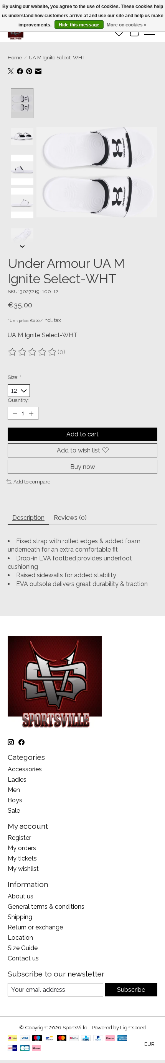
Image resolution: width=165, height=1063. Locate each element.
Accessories (25, 769)
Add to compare (31, 481)
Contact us (23, 958)
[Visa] (25, 1038)
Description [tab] (28, 517)
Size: (14, 377)
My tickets (22, 858)
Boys (15, 800)
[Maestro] (37, 1038)
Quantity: (18, 400)
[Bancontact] (49, 1038)
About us (20, 896)
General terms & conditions (46, 906)
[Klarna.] (36, 1048)
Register (19, 837)
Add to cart (82, 434)
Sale (14, 810)
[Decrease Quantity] (15, 413)
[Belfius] (74, 1038)
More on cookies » (127, 25)
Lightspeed (133, 1027)
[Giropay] (12, 1048)
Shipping (20, 917)
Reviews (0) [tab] (70, 517)
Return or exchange (35, 927)
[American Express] (122, 1038)
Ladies (17, 779)
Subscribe (131, 989)
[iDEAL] (12, 1038)
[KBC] (86, 1038)
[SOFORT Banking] (110, 1038)
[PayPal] (98, 1038)
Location (20, 937)
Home (15, 57)
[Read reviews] (33, 352)
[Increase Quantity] (31, 413)
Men (14, 790)
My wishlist (23, 868)
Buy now (82, 466)
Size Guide (23, 948)
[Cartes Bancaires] (25, 1048)
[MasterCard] (62, 1038)
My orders (22, 848)
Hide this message (79, 25)
